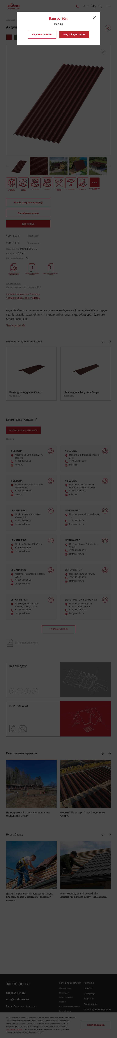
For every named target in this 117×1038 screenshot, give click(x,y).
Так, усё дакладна (74, 34)
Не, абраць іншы (42, 34)
